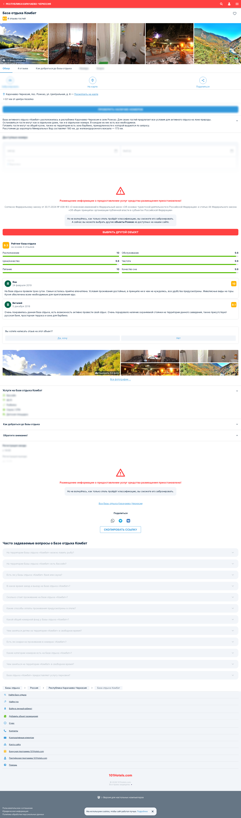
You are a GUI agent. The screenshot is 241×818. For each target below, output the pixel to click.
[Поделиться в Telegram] (120, 521)
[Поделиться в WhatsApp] (113, 521)
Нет (178, 338)
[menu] (237, 4)
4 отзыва (23, 68)
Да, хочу (62, 338)
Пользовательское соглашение (17, 808)
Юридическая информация (15, 811)
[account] (229, 4)
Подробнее (142, 811)
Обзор (6, 68)
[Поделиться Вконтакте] (128, 521)
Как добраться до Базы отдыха (54, 68)
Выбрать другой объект (121, 232)
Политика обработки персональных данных (23, 814)
